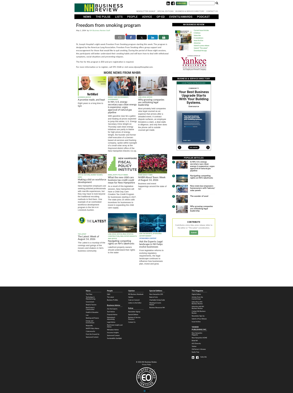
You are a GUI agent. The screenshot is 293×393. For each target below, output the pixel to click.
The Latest (82, 234)
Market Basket (96, 175)
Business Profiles (112, 300)
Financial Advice (112, 314)
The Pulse (103, 16)
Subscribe (181, 3)
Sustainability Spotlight (114, 338)
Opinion (130, 297)
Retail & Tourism (91, 305)
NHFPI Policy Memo (120, 175)
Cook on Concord (133, 300)
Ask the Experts (145, 233)
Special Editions (165, 11)
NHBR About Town (145, 175)
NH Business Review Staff (99, 30)
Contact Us (212, 11)
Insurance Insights (113, 332)
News (87, 16)
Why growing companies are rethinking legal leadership (151, 102)
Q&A (108, 294)
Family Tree (195, 352)
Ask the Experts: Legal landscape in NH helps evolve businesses (151, 244)
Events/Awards (180, 16)
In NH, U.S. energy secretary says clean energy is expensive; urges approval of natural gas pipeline (122, 107)
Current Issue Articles (201, 30)
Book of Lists (153, 297)
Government (113, 99)
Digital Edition (196, 294)
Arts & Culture (84, 175)
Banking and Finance (92, 318)
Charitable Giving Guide (157, 300)
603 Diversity (196, 343)
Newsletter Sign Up (198, 316)
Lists (119, 16)
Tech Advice (111, 312)
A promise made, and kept (91, 100)
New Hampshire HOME (199, 338)
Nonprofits (89, 325)
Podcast (203, 16)
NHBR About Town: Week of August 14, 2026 (151, 178)
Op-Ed (161, 16)
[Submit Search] (217, 3)
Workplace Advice (113, 330)
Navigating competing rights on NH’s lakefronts (121, 242)
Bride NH (195, 340)
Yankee (194, 346)
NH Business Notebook (135, 294)
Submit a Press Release (199, 319)
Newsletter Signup (145, 11)
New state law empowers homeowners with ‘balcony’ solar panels (202, 188)
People (132, 16)
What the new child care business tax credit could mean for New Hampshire (121, 180)
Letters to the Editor (134, 303)
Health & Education (92, 312)
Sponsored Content (92, 337)
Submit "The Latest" (201, 48)
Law (139, 97)
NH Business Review (98, 7)
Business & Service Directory (189, 11)
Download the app (200, 51)
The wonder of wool (199, 196)
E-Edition (197, 33)
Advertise (197, 43)
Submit (194, 233)
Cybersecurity (90, 331)
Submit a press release (201, 45)
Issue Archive (198, 40)
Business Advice (84, 97)
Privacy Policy (146, 364)
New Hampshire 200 (156, 294)
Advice (147, 16)
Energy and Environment (118, 97)
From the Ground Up (92, 334)
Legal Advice (147, 97)
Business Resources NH (157, 307)
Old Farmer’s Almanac (199, 349)
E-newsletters (198, 38)
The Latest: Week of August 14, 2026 (88, 237)
